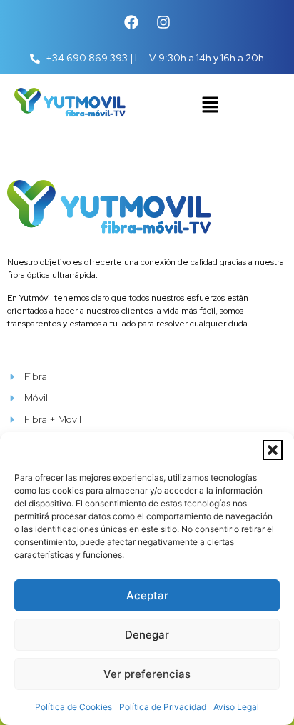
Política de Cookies (73, 706)
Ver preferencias (147, 674)
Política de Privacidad (162, 706)
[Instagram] (163, 22)
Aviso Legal (236, 706)
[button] (272, 450)
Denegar (147, 634)
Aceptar (147, 595)
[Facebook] (131, 22)
